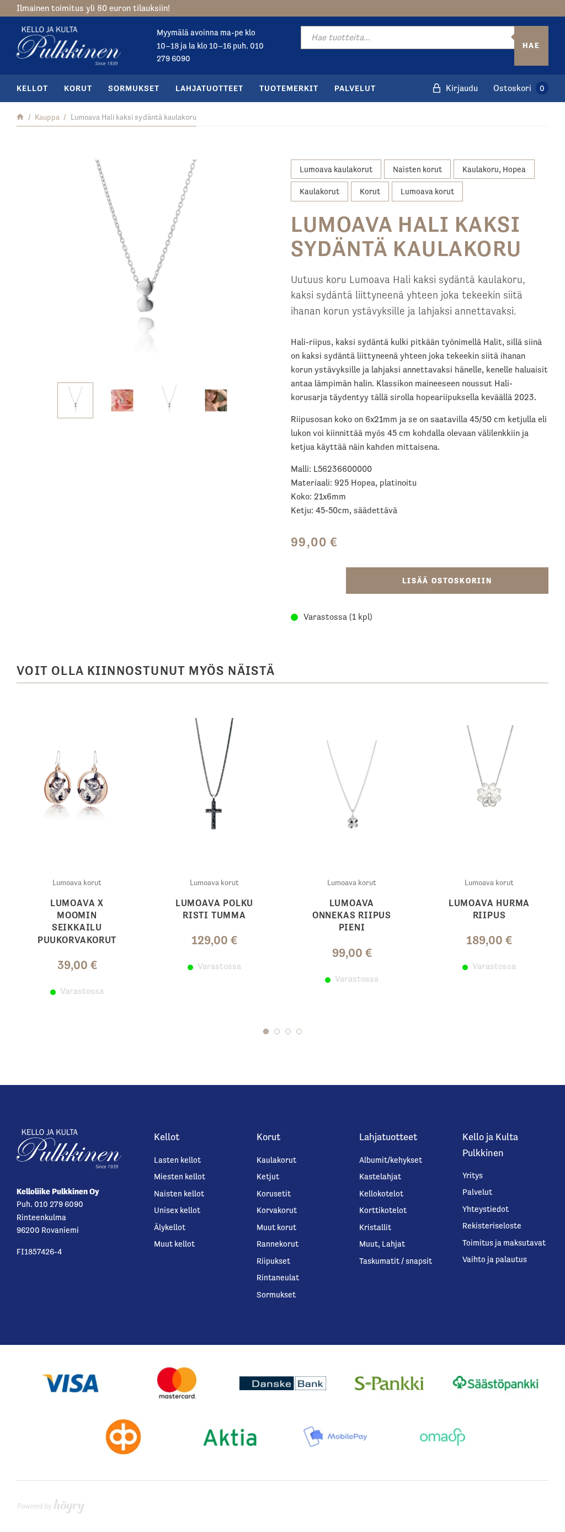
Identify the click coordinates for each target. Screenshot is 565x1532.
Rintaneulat (278, 1277)
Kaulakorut (319, 191)
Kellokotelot (381, 1193)
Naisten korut (417, 169)
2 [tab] (277, 1031)
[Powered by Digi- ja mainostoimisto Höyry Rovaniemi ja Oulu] (51, 1503)
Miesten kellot (179, 1176)
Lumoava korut (427, 191)
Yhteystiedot (485, 1209)
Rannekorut (278, 1243)
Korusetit (274, 1193)
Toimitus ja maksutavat (504, 1242)
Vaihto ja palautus (494, 1259)
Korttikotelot (383, 1210)
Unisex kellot (177, 1210)
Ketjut (268, 1176)
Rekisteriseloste (491, 1225)
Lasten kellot (177, 1159)
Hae (531, 45)
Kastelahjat (380, 1176)
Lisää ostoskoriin (447, 580)
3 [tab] (288, 1031)
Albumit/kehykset (390, 1159)
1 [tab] (266, 1031)
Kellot (32, 88)
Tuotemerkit (288, 88)
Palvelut (355, 88)
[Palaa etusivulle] (20, 117)
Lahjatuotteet (209, 88)
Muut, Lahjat (382, 1243)
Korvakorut (277, 1210)
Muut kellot (174, 1243)
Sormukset (133, 88)
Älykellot (169, 1227)
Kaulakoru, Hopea (494, 169)
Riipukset (273, 1260)
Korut (78, 88)
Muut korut (276, 1227)
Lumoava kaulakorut (336, 169)
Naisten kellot (179, 1193)
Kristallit (375, 1227)
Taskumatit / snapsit (395, 1260)
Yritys (472, 1175)
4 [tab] (299, 1031)
